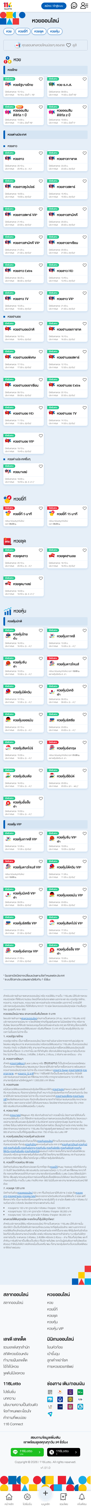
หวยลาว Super (60, 1070)
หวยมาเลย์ (15, 1115)
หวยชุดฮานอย (15, 1196)
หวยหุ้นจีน (41, 1148)
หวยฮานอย (58, 1089)
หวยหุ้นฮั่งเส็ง (14, 1148)
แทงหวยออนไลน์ (29, 1018)
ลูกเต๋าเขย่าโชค (57, 1360)
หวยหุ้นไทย (30, 1144)
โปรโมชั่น (9, 1392)
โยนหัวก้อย (55, 1347)
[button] (23, 86)
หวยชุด (39, 31)
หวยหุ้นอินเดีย (17, 1151)
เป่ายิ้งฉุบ (53, 1354)
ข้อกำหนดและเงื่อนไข (17, 1411)
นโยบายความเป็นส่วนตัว (20, 1405)
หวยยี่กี (23, 31)
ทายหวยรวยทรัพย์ (60, 1366)
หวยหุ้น (55, 31)
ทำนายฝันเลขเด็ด (15, 1360)
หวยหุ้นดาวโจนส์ (70, 1144)
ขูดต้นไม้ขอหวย (14, 1373)
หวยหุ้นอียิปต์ (67, 1148)
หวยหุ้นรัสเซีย (53, 1148)
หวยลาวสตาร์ (75, 1070)
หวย (9, 31)
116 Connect (13, 1424)
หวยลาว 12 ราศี (26, 1073)
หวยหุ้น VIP (55, 1328)
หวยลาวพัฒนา (17, 1063)
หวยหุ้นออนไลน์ (45, 1141)
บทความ (9, 1398)
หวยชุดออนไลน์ (25, 1193)
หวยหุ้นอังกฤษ (28, 1148)
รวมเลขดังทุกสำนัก (16, 1347)
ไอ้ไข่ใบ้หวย (11, 1366)
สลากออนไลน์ (13, 1303)
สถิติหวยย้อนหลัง (15, 1354)
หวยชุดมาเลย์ (29, 1196)
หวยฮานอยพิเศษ (64, 1096)
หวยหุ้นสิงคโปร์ (32, 1151)
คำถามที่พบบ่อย (14, 1418)
